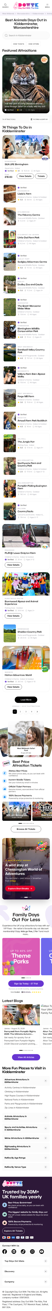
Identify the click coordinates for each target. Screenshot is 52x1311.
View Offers (33, 44)
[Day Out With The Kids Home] (26, 5)
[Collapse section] (46, 1081)
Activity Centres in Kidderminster (20, 1087)
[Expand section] (46, 1117)
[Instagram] (32, 1252)
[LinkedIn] (14, 1252)
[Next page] (37, 711)
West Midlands (8, 14)
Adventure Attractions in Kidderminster (17, 1080)
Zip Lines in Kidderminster (17, 1107)
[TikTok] (23, 1252)
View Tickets (18, 44)
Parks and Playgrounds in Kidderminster (23, 1103)
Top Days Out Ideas (14, 1261)
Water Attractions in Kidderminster (22, 1138)
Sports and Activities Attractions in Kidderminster (21, 1128)
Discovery (9, 1271)
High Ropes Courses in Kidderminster (22, 1095)
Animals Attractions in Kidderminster (16, 1117)
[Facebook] (4, 1252)
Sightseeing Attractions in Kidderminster (17, 1147)
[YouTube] (41, 1252)
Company (9, 1281)
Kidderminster (38, 14)
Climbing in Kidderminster (17, 1091)
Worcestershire (23, 14)
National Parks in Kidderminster (19, 1099)
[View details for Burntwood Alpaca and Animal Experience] (26, 596)
